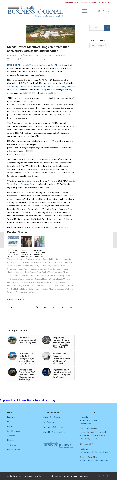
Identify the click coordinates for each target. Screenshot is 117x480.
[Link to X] (99, 11)
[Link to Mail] (103, 11)
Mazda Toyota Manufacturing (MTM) (40, 65)
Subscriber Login (88, 2)
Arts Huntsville (18, 259)
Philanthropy (29, 59)
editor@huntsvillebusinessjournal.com (98, 460)
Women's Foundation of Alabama (21, 292)
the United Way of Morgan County (37, 285)
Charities (29, 55)
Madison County (49, 279)
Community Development (43, 55)
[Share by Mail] (70, 307)
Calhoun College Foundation (61, 262)
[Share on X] (20, 307)
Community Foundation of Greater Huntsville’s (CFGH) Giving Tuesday (41, 86)
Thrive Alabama (59, 285)
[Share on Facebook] (11, 307)
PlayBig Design (18, 476)
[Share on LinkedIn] (45, 307)
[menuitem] (72, 2)
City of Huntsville (42, 265)
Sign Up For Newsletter (55, 432)
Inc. (45, 275)
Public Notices (13, 449)
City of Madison (58, 265)
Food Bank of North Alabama (49, 272)
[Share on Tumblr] (54, 307)
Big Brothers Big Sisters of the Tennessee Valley (27, 262)
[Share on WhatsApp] (28, 307)
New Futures (26, 282)
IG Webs (38, 476)
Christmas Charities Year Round (21, 265)
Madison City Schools (32, 279)
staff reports (43, 59)
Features (11, 417)
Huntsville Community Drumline (29, 275)
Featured (57, 55)
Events (10, 422)
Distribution (85, 423)
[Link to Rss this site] (108, 11)
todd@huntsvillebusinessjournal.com (97, 452)
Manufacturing (13, 59)
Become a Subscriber (53, 427)
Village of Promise (56, 289)
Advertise (84, 417)
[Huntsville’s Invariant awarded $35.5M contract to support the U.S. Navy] (115, 240)
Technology (12, 445)
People (10, 426)
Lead (63, 55)
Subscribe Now (71, 2)
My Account (104, 2)
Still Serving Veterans (42, 282)
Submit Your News (88, 420)
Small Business (13, 431)
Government (12, 435)
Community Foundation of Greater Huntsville (27, 269)
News (21, 59)
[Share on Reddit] (62, 307)
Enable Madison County (25, 272)
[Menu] (83, 10)
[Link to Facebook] (95, 11)
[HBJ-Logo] (35, 10)
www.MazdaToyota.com (57, 227)
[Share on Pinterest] (37, 307)
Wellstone (69, 289)
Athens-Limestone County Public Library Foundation (49, 259)
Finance (10, 440)
